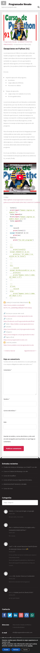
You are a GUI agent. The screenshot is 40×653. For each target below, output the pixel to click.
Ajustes (25, 649)
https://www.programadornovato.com (15, 340)
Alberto (11, 511)
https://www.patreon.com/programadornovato (18, 316)
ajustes (30, 646)
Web (5, 422)
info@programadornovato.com (22, 632)
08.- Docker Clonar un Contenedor (24, 576)
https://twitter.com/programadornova (22, 324)
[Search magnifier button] (38, 7)
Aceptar (6, 649)
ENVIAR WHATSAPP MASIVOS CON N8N (15, 484)
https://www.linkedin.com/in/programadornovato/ (19, 329)
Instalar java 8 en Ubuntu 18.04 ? (23, 592)
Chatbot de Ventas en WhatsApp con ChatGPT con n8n (20, 467)
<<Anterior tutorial (9, 351)
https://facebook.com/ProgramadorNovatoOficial (19, 321)
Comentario (8, 370)
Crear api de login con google (24, 511)
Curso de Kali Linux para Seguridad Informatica (18, 480)
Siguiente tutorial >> (30, 351)
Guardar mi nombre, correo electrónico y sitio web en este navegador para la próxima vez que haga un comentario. (19, 438)
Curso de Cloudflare (10, 476)
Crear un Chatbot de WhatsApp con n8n (16, 471)
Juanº (10, 546)
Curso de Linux (8, 488)
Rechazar (15, 649)
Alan (10, 527)
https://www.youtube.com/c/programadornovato (19, 345)
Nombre (7, 399)
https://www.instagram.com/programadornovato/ (19, 335)
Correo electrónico (10, 411)
